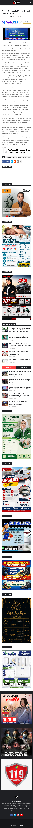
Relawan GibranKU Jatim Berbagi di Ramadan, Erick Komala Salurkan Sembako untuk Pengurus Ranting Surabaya (20, 373)
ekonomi (15, 157)
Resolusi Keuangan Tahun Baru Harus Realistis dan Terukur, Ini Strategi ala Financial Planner (20, 387)
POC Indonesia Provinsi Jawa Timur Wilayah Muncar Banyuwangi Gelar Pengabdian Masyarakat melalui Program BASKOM (19, 330)
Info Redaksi (19, 824)
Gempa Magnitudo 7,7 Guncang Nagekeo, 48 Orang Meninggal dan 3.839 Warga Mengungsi (20, 360)
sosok (29, 157)
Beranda (3, 8)
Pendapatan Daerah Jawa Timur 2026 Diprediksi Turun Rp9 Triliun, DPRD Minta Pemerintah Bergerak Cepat (19, 403)
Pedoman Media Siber (10, 824)
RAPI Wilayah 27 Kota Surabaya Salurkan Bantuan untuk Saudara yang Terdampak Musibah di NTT (19, 337)
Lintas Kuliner (24, 367)
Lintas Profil (9, 367)
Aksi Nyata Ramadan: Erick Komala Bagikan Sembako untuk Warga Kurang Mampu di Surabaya (19, 381)
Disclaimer (20, 825)
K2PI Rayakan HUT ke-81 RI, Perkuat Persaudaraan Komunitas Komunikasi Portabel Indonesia (20, 345)
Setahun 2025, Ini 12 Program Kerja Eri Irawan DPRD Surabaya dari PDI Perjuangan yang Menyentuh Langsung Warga (20, 395)
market (24, 157)
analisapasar (8, 8)
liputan (19, 157)
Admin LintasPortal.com (19, 821)
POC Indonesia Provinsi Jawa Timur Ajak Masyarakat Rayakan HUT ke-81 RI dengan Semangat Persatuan (19, 353)
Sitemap (26, 824)
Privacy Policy (13, 825)
